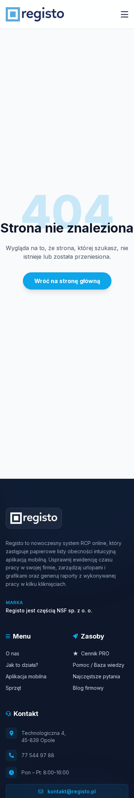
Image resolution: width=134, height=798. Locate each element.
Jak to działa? (22, 665)
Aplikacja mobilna (26, 676)
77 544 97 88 (37, 755)
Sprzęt (13, 688)
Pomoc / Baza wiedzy (98, 665)
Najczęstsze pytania (96, 676)
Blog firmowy (88, 688)
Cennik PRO (91, 653)
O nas (12, 653)
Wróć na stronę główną (67, 281)
